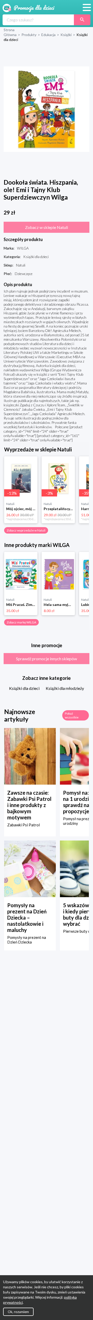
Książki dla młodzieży (65, 688)
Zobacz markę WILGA (21, 622)
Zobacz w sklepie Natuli (46, 227)
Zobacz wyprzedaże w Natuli (26, 530)
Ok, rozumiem (18, 1312)
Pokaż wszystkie (72, 715)
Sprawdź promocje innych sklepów (46, 658)
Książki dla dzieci (24, 688)
